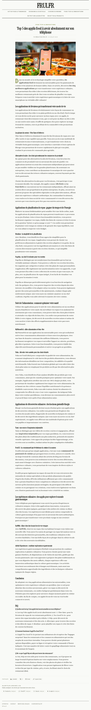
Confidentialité (37, 704)
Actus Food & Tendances (17, 11)
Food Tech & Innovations (73, 11)
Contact (13, 704)
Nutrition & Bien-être (36, 16)
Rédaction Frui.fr (41, 37)
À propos (5, 704)
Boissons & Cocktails (37, 11)
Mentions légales (23, 704)
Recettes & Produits (56, 16)
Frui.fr (45, 5)
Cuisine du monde (54, 11)
